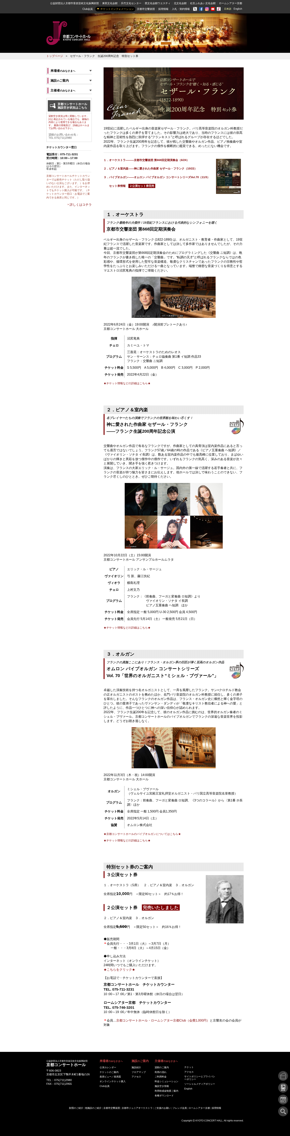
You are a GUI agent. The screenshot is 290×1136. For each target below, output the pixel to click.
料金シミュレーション (166, 1081)
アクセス (136, 1076)
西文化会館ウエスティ (157, 3)
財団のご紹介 (76, 1108)
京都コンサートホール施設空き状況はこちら (72, 105)
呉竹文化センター (131, 3)
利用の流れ (161, 1072)
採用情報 (163, 8)
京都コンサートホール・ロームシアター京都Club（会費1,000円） (163, 1020)
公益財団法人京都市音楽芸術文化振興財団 (74, 3)
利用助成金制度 (166, 1090)
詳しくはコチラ (81, 204)
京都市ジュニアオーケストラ (137, 1108)
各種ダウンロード (164, 1095)
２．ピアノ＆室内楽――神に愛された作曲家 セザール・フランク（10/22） (150, 168)
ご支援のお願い (162, 1108)
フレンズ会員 (180, 1108)
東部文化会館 (110, 3)
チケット (189, 1067)
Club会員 (87, 8)
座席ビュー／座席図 (110, 1076)
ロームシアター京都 (230, 3)
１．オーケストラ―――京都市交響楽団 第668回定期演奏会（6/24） (146, 160)
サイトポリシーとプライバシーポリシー (199, 1078)
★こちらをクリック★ (119, 969)
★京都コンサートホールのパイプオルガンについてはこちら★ (142, 834)
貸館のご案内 (162, 1067)
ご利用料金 (161, 1076)
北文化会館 (180, 3)
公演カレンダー (108, 1067)
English (238, 8)
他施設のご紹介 (93, 1108)
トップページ (54, 56)
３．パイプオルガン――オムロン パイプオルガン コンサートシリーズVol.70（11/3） (157, 177)
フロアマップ (139, 1072)
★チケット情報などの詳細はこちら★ (127, 383)
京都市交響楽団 (146, 8)
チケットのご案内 (109, 1072)
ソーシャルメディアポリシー (199, 1084)
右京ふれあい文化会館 (203, 3)
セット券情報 (129, 185)
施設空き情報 (162, 1086)
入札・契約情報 (181, 8)
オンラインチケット (113, 1081)
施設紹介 (136, 1067)
